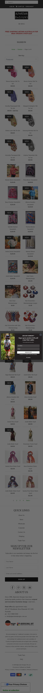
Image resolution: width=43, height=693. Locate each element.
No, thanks (28, 357)
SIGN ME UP (28, 352)
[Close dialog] (41, 335)
